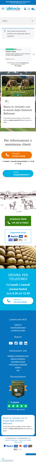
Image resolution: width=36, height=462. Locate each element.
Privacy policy (14, 440)
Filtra (5, 21)
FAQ (18, 370)
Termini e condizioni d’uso (18, 356)
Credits (20, 442)
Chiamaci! (18, 155)
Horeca (18, 367)
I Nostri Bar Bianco (18, 328)
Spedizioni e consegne (18, 365)
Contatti (18, 325)
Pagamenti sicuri (18, 362)
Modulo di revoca (18, 359)
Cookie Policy (22, 440)
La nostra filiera (18, 330)
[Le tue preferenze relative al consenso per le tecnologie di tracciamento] (3, 459)
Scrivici (21, 173)
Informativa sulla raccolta (6, 460)
